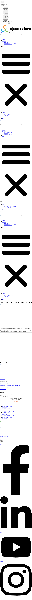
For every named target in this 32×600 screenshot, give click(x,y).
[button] (16, 79)
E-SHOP (3, 45)
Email (1, 440)
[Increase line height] (9, 23)
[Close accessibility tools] (3, 5)
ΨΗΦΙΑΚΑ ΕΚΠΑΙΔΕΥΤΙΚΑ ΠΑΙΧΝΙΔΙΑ (10, 43)
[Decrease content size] (9, 21)
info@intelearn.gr (16, 401)
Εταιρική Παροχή (2, 379)
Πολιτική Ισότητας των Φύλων (4, 436)
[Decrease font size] (8, 22)
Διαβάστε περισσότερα (3, 389)
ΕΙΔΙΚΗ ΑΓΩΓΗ (6, 42)
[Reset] (2, 5)
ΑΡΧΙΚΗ (3, 39)
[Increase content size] (11, 21)
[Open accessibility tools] (2, 2)
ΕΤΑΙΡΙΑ (3, 40)
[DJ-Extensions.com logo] (16, 31)
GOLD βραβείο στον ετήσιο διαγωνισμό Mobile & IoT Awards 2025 (10, 385)
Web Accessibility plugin (4, 32)
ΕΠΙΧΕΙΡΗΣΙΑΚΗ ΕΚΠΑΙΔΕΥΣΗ (8, 114)
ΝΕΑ (2, 117)
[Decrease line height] (8, 23)
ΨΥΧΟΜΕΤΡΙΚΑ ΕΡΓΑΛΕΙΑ (8, 44)
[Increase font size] (9, 22)
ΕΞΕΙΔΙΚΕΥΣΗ (4, 41)
